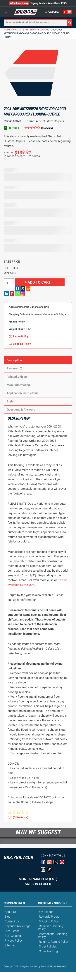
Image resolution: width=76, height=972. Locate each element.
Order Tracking (48, 951)
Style (10, 401)
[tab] (38, 360)
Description (14, 360)
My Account (53, 12)
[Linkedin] (6, 293)
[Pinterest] (12, 293)
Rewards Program (50, 916)
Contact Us (12, 921)
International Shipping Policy (52, 935)
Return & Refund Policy (53, 941)
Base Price (12, 261)
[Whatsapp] (17, 293)
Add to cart (39, 282)
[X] (22, 288)
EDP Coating (13, 935)
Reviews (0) (14, 368)
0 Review (47, 128)
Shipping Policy (49, 921)
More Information (18, 385)
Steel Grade (12, 931)
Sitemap (10, 945)
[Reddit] (28, 288)
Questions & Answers (21, 409)
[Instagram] (22, 293)
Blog (8, 916)
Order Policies (48, 946)
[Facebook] (17, 288)
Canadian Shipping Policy (50, 927)
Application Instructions (23, 393)
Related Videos (17, 376)
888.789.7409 (18, 857)
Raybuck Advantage (17, 926)
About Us (11, 912)
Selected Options (11, 270)
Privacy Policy (14, 940)
